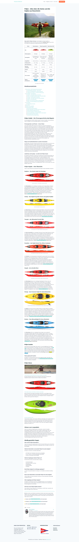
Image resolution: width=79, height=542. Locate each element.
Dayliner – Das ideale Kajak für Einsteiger (34, 94)
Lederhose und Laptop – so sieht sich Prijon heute (35, 92)
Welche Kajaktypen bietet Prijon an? (33, 110)
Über (25, 507)
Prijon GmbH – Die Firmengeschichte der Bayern (34, 89)
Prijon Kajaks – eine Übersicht (31, 93)
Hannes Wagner (32, 509)
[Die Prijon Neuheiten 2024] (40, 407)
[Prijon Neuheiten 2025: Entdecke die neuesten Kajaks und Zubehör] (40, 369)
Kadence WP (48, 539)
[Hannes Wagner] (26, 511)
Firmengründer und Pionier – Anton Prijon (34, 90)
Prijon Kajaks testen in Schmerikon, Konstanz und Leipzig (33, 391)
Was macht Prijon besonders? (32, 108)
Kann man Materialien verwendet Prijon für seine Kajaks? (36, 112)
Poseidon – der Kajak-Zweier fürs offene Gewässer (35, 98)
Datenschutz (55, 530)
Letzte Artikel (28, 507)
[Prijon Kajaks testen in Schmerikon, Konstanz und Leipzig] (40, 385)
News (44, 1)
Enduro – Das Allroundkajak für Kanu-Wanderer (35, 101)
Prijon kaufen (28, 102)
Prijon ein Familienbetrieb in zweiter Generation (35, 91)
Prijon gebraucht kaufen (31, 103)
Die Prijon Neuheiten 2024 (28, 417)
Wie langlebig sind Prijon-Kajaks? (32, 113)
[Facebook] (53, 509)
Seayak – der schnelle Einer (31, 99)
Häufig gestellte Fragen (30, 107)
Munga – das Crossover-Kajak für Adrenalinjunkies (35, 100)
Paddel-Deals (62, 1)
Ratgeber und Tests (49, 1)
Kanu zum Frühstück (35, 510)
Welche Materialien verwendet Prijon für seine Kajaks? (36, 109)
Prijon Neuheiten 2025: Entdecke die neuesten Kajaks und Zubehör (35, 375)
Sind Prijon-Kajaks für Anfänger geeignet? (34, 111)
